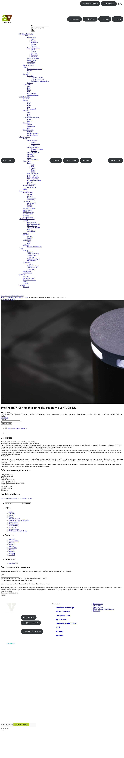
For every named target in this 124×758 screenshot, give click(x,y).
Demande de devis (14, 519)
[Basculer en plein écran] (3, 728)
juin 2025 (11, 542)
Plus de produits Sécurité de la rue (11, 498)
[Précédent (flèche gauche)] (1, 730)
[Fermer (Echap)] (7, 728)
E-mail (6, 591)
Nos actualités (97, 605)
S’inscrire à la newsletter (32, 631)
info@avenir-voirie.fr (90, 4)
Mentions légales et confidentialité (19, 520)
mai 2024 (11, 551)
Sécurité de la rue (12, 297)
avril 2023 (12, 555)
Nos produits (7, 160)
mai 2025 (11, 544)
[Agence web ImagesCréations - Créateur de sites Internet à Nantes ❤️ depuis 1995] (7, 645)
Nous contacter (115, 160)
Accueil (3, 297)
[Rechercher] (33, 30)
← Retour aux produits (8, 299)
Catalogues (56, 160)
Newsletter (91, 19)
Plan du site (12, 527)
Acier (26, 297)
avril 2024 (12, 553)
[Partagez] (5, 728)
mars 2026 (12, 539)
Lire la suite (4, 418)
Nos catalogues (13, 522)
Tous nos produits (27, 498)
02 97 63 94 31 (109, 4)
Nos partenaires (13, 524)
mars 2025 (12, 546)
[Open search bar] (32, 26)
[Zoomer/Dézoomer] (1, 728)
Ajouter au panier (6, 423)
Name (2, 574)
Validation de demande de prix (18, 531)
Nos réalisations (71, 160)
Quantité (3, 419)
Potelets (20, 297)
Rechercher (75, 19)
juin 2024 (11, 549)
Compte (105, 19)
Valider (3, 595)
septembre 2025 (13, 541)
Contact (11, 517)
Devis (119, 19)
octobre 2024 (13, 548)
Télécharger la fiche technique (17, 428)
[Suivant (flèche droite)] (3, 730)
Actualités (86, 160)
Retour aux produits (21, 724)
